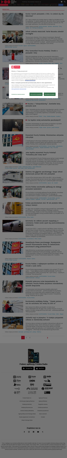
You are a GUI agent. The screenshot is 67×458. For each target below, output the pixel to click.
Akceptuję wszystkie (50, 94)
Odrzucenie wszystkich (36, 94)
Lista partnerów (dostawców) (18, 89)
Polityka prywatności (30, 80)
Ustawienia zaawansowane (18, 94)
